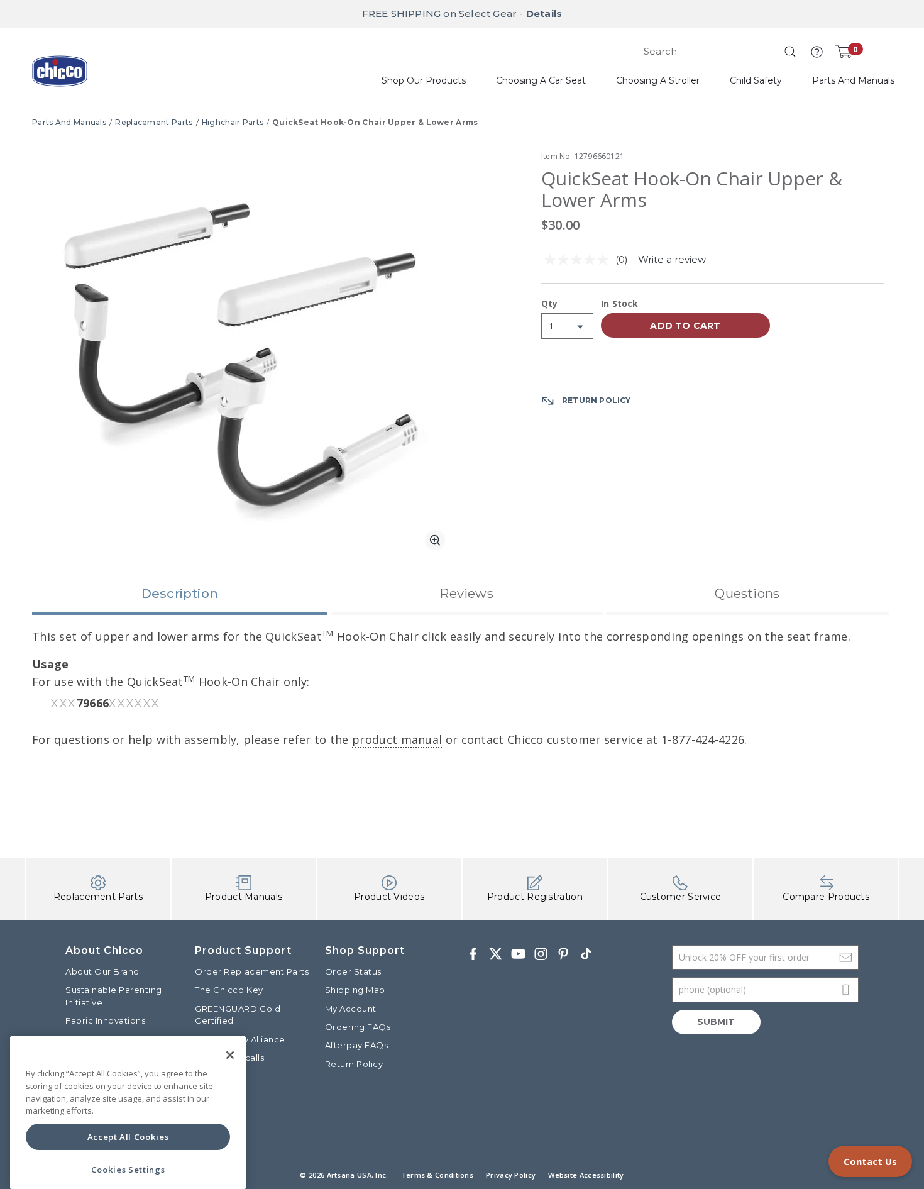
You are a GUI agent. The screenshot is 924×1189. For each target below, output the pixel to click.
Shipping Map (355, 990)
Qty (549, 304)
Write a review (672, 259)
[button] (817, 52)
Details (544, 13)
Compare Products (826, 896)
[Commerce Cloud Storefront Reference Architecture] (59, 75)
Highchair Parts (233, 122)
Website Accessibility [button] (586, 1175)
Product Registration (535, 896)
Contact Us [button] (870, 1161)
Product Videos (389, 896)
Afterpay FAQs (356, 1045)
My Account (351, 1009)
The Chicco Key (229, 990)
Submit (716, 1021)
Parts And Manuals (69, 122)
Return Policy (354, 1064)
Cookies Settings (128, 1169)
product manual (397, 739)
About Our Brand (102, 971)
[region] (128, 1112)
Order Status (353, 971)
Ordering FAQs (358, 1027)
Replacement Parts (153, 122)
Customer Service (681, 896)
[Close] (230, 1055)
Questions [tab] (747, 593)
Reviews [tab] (466, 593)
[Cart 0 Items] (843, 51)
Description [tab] (179, 593)
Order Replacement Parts (252, 971)
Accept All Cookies (128, 1136)
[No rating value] (579, 260)
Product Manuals (244, 896)
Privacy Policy (511, 1175)
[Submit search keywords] (790, 51)
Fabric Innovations (105, 1020)
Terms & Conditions (437, 1175)
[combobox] (719, 51)
